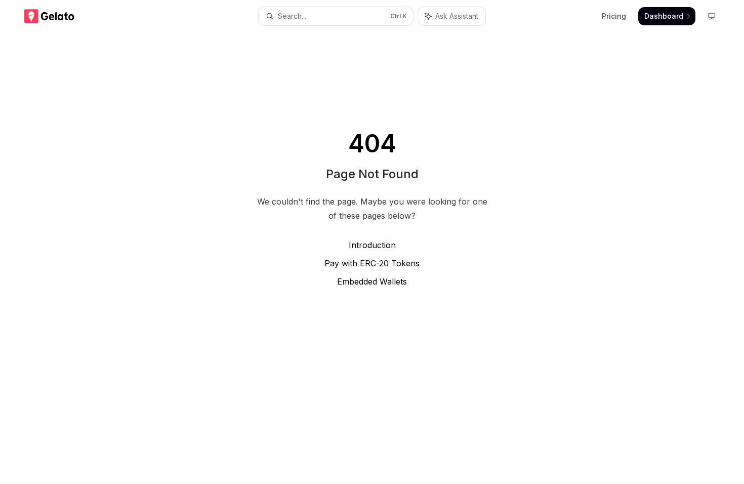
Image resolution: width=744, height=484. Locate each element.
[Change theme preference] (712, 16)
